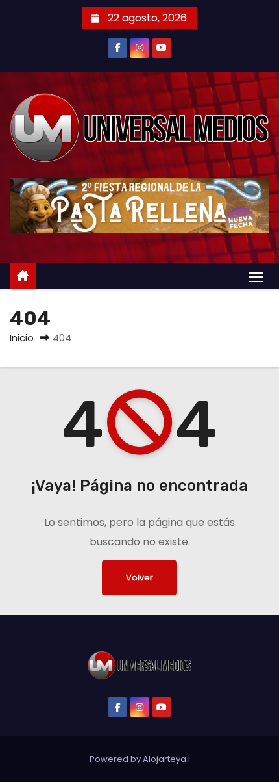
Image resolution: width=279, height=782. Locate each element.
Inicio (22, 338)
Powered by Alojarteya (139, 759)
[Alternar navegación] (255, 276)
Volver (139, 577)
